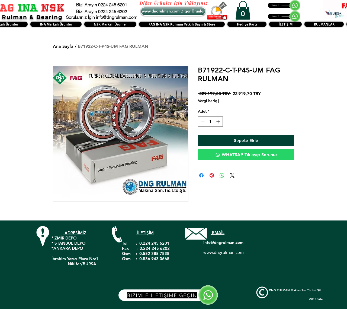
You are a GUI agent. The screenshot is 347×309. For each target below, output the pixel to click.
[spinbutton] (210, 121)
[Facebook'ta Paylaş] (201, 175)
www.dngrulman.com (223, 252)
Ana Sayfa (63, 46)
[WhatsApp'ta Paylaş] (222, 175)
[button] (243, 10)
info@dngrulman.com (223, 242)
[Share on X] (232, 175)
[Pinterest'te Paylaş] (211, 175)
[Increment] (218, 121)
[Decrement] (202, 121)
